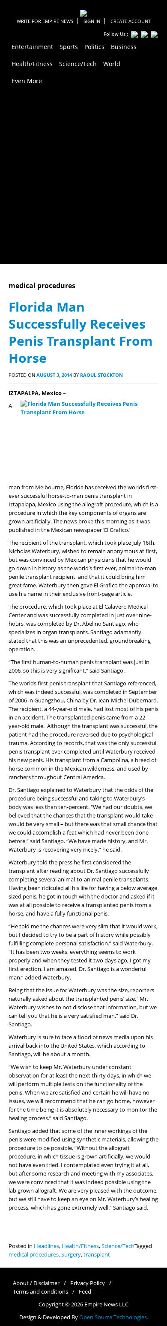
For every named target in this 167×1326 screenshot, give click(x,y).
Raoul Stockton (101, 375)
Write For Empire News (45, 21)
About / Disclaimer (36, 1283)
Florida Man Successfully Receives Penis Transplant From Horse (80, 332)
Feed (85, 1291)
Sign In (92, 21)
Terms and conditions (40, 1291)
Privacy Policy (87, 1283)
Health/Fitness (80, 1246)
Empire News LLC (106, 1304)
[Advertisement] (83, 177)
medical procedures (34, 1254)
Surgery (71, 1254)
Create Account (130, 21)
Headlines (46, 1246)
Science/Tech (117, 1246)
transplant (97, 1254)
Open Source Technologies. (113, 1317)
